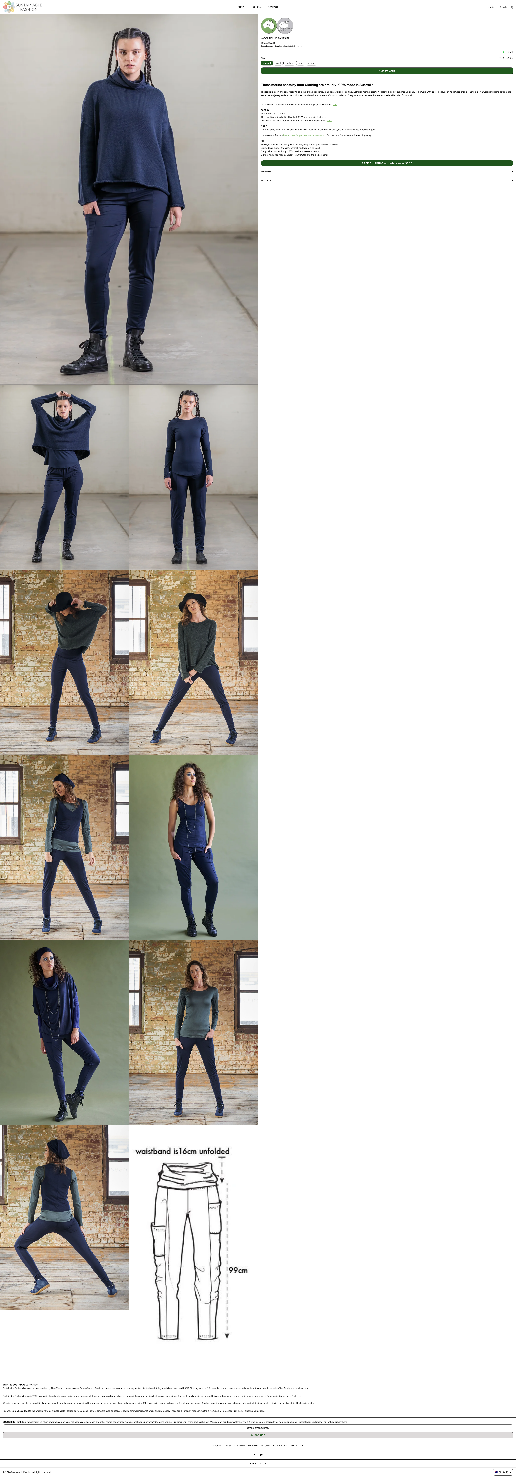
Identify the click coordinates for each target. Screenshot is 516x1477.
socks (126, 1411)
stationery (149, 1411)
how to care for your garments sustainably (304, 135)
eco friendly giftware (94, 1411)
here (335, 104)
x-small (267, 63)
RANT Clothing (190, 1388)
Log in (491, 7)
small (278, 63)
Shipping (278, 46)
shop (207, 1403)
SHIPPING (253, 1445)
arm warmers (136, 1411)
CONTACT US (296, 1445)
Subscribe (258, 1435)
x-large (311, 63)
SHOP (241, 7)
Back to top (258, 1463)
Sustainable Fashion (21, 1472)
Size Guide (507, 58)
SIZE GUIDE (239, 1445)
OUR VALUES (280, 1445)
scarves (118, 1411)
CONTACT (273, 7)
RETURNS (266, 1445)
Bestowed (173, 1388)
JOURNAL (257, 7)
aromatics (164, 1411)
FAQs (228, 1445)
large (300, 63)
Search (503, 7)
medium (289, 63)
